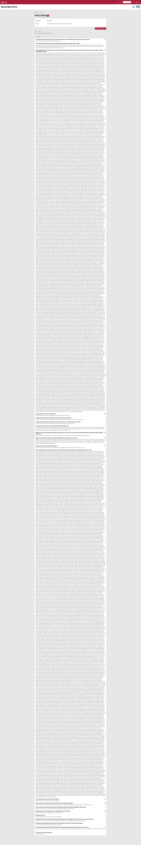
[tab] (36, 37)
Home (117, 2)
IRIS (35, 12)
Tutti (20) (103, 28)
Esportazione (98, 28)
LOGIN (139, 2)
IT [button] (134, 2)
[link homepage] (4, 2)
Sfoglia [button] (120, 2)
